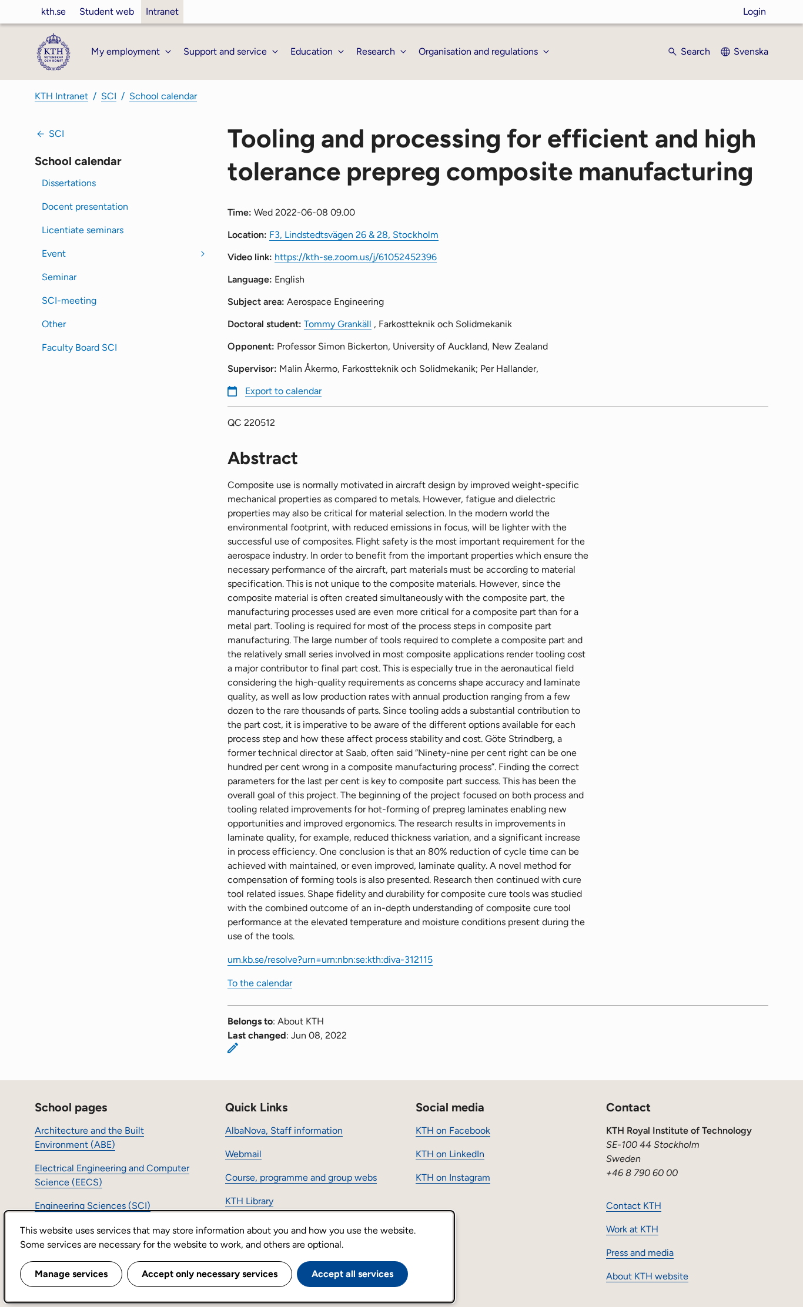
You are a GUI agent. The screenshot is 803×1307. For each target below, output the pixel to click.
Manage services (71, 1273)
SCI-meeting (69, 300)
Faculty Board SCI (79, 347)
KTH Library (249, 1201)
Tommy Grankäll (338, 324)
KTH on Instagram (453, 1177)
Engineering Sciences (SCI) (92, 1205)
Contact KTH (633, 1205)
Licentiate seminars (82, 230)
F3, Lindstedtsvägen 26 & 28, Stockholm (354, 234)
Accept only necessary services (209, 1273)
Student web (106, 11)
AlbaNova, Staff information (284, 1130)
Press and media (640, 1252)
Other (54, 324)
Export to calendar (283, 391)
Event (54, 253)
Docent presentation (85, 206)
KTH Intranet (61, 96)
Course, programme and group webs (301, 1177)
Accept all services (352, 1273)
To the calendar (259, 983)
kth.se (53, 11)
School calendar (163, 96)
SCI (108, 96)
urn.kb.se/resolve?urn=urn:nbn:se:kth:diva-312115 (330, 959)
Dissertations (69, 183)
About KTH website (647, 1276)
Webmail (243, 1154)
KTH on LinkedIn (450, 1154)
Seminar (59, 277)
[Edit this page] (232, 1048)
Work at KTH (632, 1229)
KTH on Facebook (453, 1130)
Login (754, 11)
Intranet (162, 11)
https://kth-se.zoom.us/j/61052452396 (356, 257)
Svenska (751, 51)
